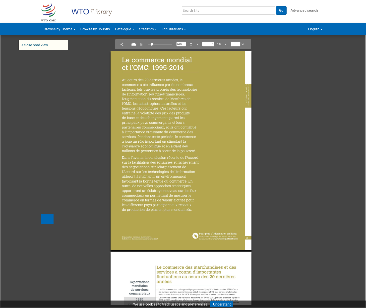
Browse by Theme (58, 29)
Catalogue (123, 29)
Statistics (147, 29)
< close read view (34, 45)
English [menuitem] (314, 29)
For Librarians (173, 29)
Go (281, 10)
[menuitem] (59, 29)
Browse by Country (95, 29)
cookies (151, 304)
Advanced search (304, 10)
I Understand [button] (222, 304)
